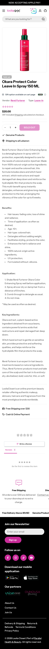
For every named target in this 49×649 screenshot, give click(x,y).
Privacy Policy (12, 630)
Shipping (19, 115)
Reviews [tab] (8, 450)
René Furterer (18, 100)
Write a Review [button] (25, 444)
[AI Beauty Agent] (33, 11)
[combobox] (24, 19)
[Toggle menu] (3, 10)
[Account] (40, 10)
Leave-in (38, 100)
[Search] (43, 19)
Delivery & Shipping (15, 623)
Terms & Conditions (25, 627)
